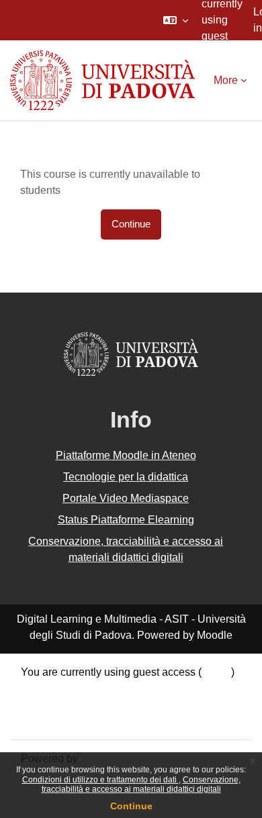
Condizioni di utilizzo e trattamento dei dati (100, 779)
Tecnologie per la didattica (125, 476)
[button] (175, 20)
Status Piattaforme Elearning (126, 519)
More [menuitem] (226, 80)
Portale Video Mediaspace (125, 498)
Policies (40, 704)
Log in (216, 672)
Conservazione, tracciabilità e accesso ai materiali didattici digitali (141, 784)
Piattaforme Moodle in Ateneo (126, 455)
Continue (131, 806)
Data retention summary (77, 688)
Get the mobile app (66, 720)
